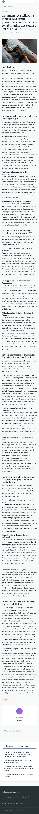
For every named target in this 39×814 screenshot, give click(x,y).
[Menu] (35, 1)
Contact (22, 803)
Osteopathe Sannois (10, 792)
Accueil (4, 6)
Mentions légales (13, 803)
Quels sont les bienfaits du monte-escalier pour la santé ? (19, 775)
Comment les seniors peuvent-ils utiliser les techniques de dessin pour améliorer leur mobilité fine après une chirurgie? (18, 754)
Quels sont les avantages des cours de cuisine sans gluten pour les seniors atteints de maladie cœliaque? (19, 768)
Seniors (10, 6)
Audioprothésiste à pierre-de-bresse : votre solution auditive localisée (18, 761)
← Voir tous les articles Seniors (12, 731)
